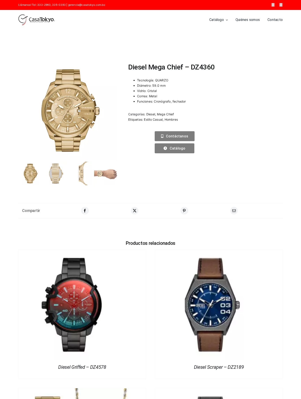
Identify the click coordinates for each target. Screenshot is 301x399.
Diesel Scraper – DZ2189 (219, 367)
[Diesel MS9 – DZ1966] (210, 391)
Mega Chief (165, 114)
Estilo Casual (153, 119)
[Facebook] (85, 210)
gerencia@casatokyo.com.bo (86, 4)
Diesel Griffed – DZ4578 (82, 367)
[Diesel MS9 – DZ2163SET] (74, 391)
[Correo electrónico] (234, 210)
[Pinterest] (184, 210)
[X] (134, 210)
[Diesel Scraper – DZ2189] (210, 252)
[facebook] (273, 5)
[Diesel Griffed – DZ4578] (74, 252)
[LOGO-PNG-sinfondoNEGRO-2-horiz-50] (36, 16)
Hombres (171, 119)
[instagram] (281, 5)
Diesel (150, 114)
